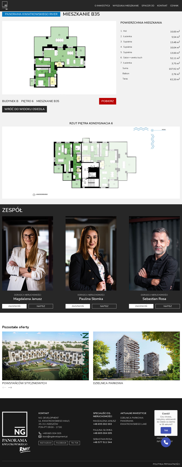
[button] (166, 442)
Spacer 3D (148, 5)
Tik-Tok (74, 443)
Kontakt (162, 5)
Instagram (45, 443)
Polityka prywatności (166, 464)
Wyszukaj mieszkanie (126, 5)
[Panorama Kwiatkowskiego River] (5, 5)
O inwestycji (102, 5)
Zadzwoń (14, 306)
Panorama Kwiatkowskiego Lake (119, 383)
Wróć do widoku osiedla (24, 109)
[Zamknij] (177, 410)
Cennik (174, 5)
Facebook (61, 443)
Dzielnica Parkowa (17, 383)
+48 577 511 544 (102, 442)
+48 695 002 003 (102, 424)
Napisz (41, 306)
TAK (166, 430)
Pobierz (107, 101)
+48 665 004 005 (102, 433)
